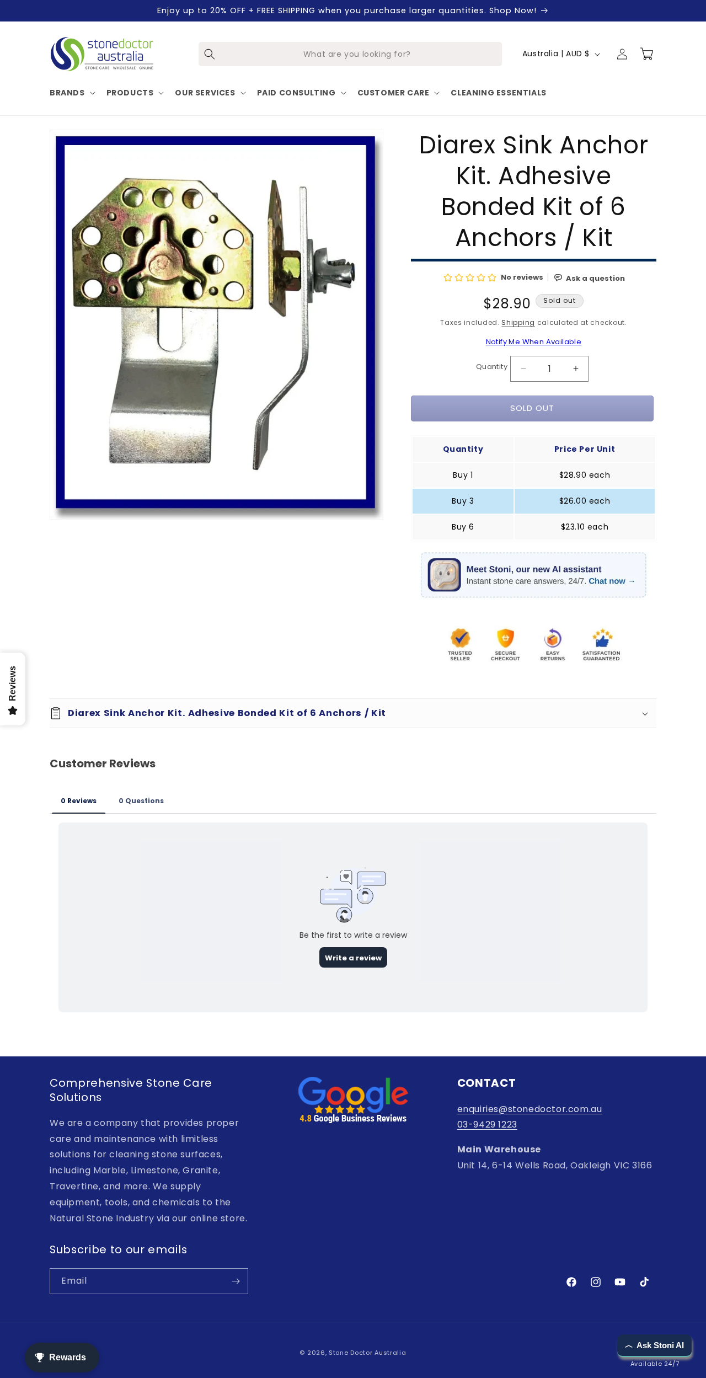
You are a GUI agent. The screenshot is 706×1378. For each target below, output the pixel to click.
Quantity (491, 366)
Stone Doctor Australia (367, 1352)
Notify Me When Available (534, 342)
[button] (71, 92)
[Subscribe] (235, 1281)
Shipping (518, 322)
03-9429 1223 (487, 1124)
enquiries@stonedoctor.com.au (529, 1109)
